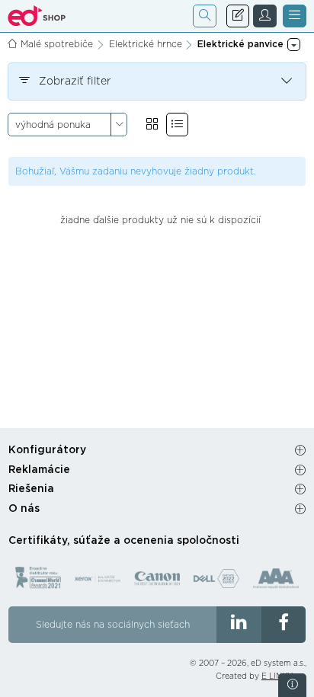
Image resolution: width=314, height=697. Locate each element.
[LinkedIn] (238, 624)
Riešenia (31, 489)
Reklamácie (39, 470)
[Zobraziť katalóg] (152, 124)
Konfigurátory (47, 450)
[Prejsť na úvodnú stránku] (37, 16)
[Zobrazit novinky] (292, 685)
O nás (24, 509)
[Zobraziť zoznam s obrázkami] (177, 124)
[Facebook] (283, 624)
